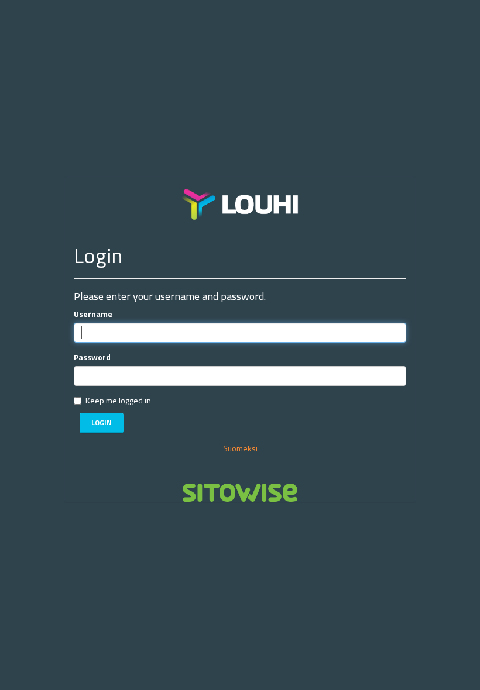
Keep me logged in (118, 400)
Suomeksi (240, 448)
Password (92, 357)
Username (93, 314)
